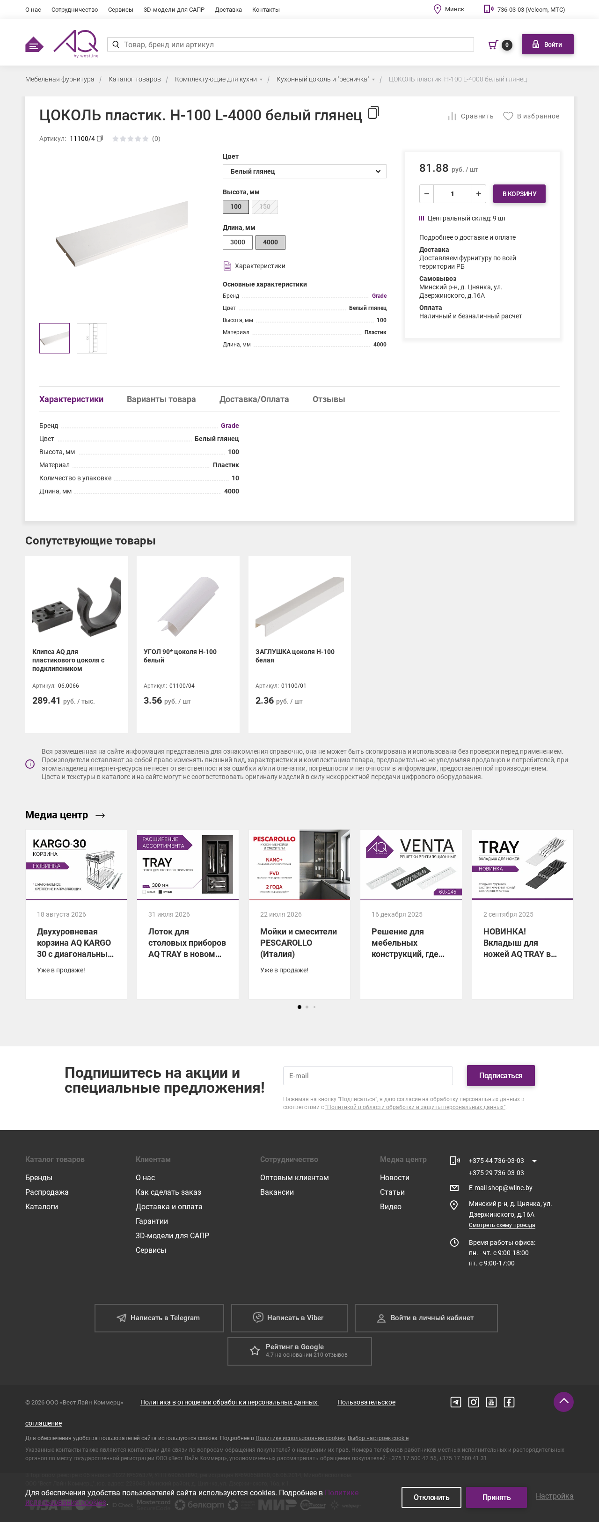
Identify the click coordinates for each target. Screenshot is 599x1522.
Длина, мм (239, 227)
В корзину (520, 194)
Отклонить (432, 1497)
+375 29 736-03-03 (496, 1172)
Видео (391, 1206)
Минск (454, 9)
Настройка (555, 1496)
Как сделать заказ (168, 1192)
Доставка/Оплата (254, 399)
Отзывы (329, 399)
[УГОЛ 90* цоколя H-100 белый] (188, 644)
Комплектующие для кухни (216, 79)
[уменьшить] (427, 194)
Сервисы (120, 9)
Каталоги (41, 1206)
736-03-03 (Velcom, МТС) (531, 9)
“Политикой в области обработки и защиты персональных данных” (415, 1107)
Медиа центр (56, 815)
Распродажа (47, 1192)
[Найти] (115, 44)
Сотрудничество (74, 9)
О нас (33, 9)
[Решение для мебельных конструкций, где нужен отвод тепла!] (410, 914)
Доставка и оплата (169, 1206)
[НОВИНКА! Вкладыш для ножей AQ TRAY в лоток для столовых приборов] (522, 914)
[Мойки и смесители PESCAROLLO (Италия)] (299, 914)
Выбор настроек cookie (378, 1438)
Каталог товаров (135, 79)
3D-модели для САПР (174, 9)
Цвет (231, 156)
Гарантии (152, 1221)
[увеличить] (479, 194)
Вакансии (277, 1192)
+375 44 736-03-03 (496, 1160)
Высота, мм (241, 192)
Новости (394, 1177)
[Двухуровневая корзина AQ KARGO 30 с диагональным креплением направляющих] (76, 914)
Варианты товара (161, 399)
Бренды (38, 1177)
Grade (379, 296)
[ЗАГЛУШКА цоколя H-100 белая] (299, 644)
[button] (299, 1007)
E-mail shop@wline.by (501, 1187)
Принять (496, 1497)
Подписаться (501, 1075)
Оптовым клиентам (294, 1177)
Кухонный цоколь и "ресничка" (323, 79)
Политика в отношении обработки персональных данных (229, 1402)
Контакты (266, 9)
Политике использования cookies (300, 1438)
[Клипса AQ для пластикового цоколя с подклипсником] (76, 644)
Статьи (392, 1192)
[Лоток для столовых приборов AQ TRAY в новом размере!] (187, 914)
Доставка (228, 9)
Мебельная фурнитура (60, 79)
